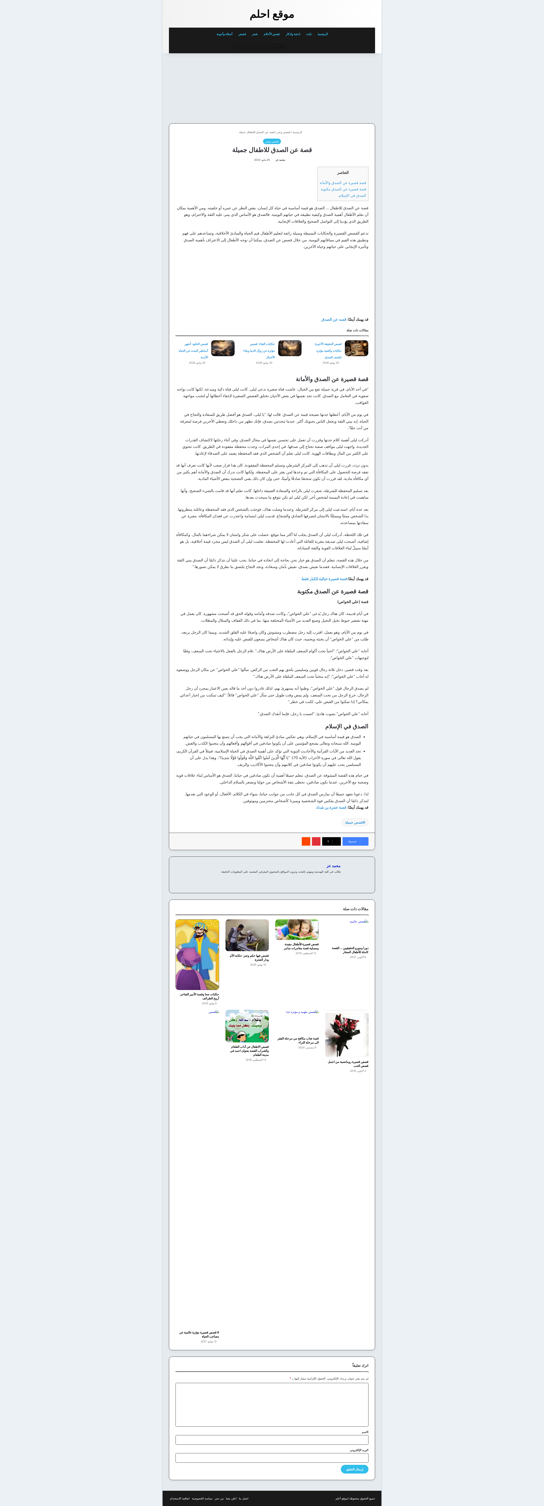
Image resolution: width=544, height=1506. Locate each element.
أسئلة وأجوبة (224, 34)
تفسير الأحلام (272, 34)
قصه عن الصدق (334, 319)
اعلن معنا (231, 1498)
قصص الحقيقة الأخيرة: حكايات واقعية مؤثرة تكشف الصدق (328, 350)
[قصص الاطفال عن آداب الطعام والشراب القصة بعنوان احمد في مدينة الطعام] (247, 1026)
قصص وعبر (283, 132)
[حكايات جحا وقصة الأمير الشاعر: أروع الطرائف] (197, 954)
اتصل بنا (243, 1498)
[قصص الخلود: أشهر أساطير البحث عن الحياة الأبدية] (223, 348)
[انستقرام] (322, 878)
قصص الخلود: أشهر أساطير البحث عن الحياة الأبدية (193, 350)
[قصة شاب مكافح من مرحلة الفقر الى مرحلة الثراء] (297, 1022)
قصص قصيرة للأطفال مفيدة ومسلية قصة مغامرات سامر (301, 946)
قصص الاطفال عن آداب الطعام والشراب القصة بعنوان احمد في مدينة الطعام (249, 1050)
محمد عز (280, 159)
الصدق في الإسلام (352, 195)
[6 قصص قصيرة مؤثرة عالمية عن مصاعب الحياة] (197, 1169)
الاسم (365, 1432)
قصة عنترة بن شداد (331, 807)
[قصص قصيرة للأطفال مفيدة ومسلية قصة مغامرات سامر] (297, 929)
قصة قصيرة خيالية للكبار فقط (324, 579)
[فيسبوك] (333, 878)
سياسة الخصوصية (202, 1498)
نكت (309, 34)
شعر (255, 34)
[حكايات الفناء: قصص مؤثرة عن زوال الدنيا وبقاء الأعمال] (290, 348)
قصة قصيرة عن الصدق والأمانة (343, 182)
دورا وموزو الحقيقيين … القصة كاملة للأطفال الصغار (350, 950)
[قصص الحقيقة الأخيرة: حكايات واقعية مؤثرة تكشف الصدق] (356, 348)
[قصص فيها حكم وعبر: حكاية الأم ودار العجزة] (247, 935)
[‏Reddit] (306, 841)
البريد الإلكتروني (359, 1450)
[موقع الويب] (338, 878)
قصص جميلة (354, 822)
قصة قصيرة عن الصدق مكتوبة (343, 189)
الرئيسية (323, 34)
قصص (242, 34)
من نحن (219, 1498)
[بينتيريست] (316, 841)
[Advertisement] (345, 87)
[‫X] (327, 878)
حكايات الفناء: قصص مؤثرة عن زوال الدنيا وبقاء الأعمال (259, 350)
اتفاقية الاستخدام (180, 1498)
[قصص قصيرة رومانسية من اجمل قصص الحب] (347, 1033)
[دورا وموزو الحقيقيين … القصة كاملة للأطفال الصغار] (347, 931)
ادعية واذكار (293, 34)
